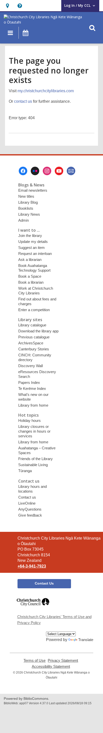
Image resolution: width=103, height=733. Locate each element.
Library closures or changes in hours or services (34, 431)
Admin (23, 220)
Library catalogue (32, 325)
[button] (7, 5)
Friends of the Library (35, 459)
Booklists (25, 208)
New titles (26, 196)
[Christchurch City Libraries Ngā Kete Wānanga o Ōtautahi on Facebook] (23, 171)
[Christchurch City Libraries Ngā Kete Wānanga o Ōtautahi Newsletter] (71, 171)
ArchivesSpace (30, 343)
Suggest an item (31, 247)
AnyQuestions (30, 509)
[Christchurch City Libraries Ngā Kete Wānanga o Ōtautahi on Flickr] (35, 171)
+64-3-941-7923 (32, 566)
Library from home (33, 405)
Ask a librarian (30, 259)
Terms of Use (35, 660)
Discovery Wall (30, 366)
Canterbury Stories (33, 349)
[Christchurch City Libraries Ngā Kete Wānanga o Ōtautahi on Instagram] (47, 171)
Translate (85, 640)
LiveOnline (27, 503)
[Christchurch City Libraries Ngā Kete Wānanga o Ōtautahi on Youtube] (59, 171)
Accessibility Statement (51, 666)
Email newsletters (32, 190)
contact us (23, 101)
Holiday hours (29, 420)
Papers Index (29, 382)
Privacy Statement (63, 660)
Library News (29, 214)
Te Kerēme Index (32, 388)
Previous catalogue (34, 337)
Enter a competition (34, 310)
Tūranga (25, 471)
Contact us (27, 497)
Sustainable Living (33, 465)
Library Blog (28, 202)
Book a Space (29, 276)
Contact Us (44, 583)
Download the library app (38, 331)
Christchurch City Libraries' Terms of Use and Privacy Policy (54, 620)
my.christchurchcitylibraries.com (46, 91)
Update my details (33, 241)
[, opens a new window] (33, 608)
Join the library (30, 235)
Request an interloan (35, 253)
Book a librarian (31, 282)
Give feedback (30, 515)
